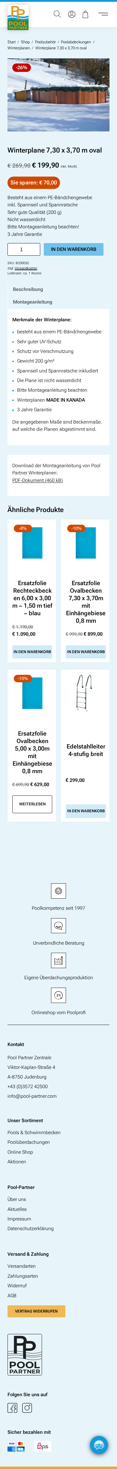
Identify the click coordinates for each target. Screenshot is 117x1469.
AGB (12, 1295)
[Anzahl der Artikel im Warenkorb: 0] (86, 14)
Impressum (19, 1219)
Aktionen (17, 1162)
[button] (106, 1458)
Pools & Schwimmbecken (34, 1132)
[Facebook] (12, 1408)
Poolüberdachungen (29, 1142)
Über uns (17, 1199)
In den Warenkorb (73, 249)
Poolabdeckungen (76, 42)
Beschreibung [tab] (28, 289)
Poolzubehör (45, 42)
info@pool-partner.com (32, 1096)
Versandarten (22, 1266)
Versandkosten (26, 268)
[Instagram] (27, 1408)
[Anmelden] (71, 14)
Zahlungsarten (23, 1276)
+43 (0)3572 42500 (28, 1086)
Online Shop (20, 1152)
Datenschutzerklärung (31, 1228)
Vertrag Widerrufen (36, 1311)
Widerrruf (17, 1285)
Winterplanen (19, 48)
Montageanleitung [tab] (32, 302)
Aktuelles (17, 1209)
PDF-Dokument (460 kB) (37, 480)
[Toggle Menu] (103, 14)
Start (12, 42)
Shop (25, 42)
